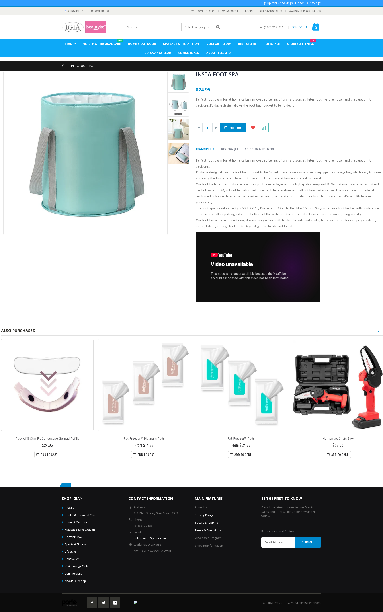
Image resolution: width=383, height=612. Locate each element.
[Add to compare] (264, 127)
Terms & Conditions (208, 530)
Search (218, 27)
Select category (195, 27)
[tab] (205, 148)
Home (63, 65)
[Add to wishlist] (253, 127)
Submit (308, 542)
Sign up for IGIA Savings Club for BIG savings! (291, 3)
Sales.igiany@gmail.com (150, 538)
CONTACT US (299, 27)
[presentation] (379, 331)
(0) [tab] (229, 148)
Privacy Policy (204, 515)
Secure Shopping (206, 522)
